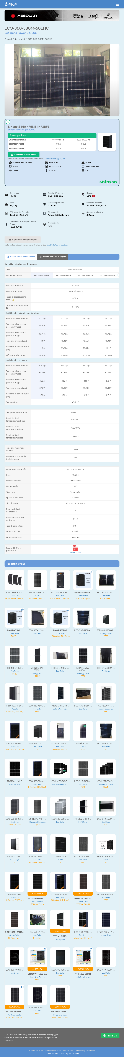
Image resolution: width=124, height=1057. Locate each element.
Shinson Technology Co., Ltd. (21, 129)
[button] (58, 112)
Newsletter (90, 1050)
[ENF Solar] (11, 5)
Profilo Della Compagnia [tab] (54, 256)
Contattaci (79, 1050)
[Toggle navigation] (117, 3)
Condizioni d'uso (36, 1050)
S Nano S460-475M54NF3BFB (29, 126)
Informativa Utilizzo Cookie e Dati (59, 1050)
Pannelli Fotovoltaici (15, 39)
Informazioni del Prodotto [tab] (22, 256)
